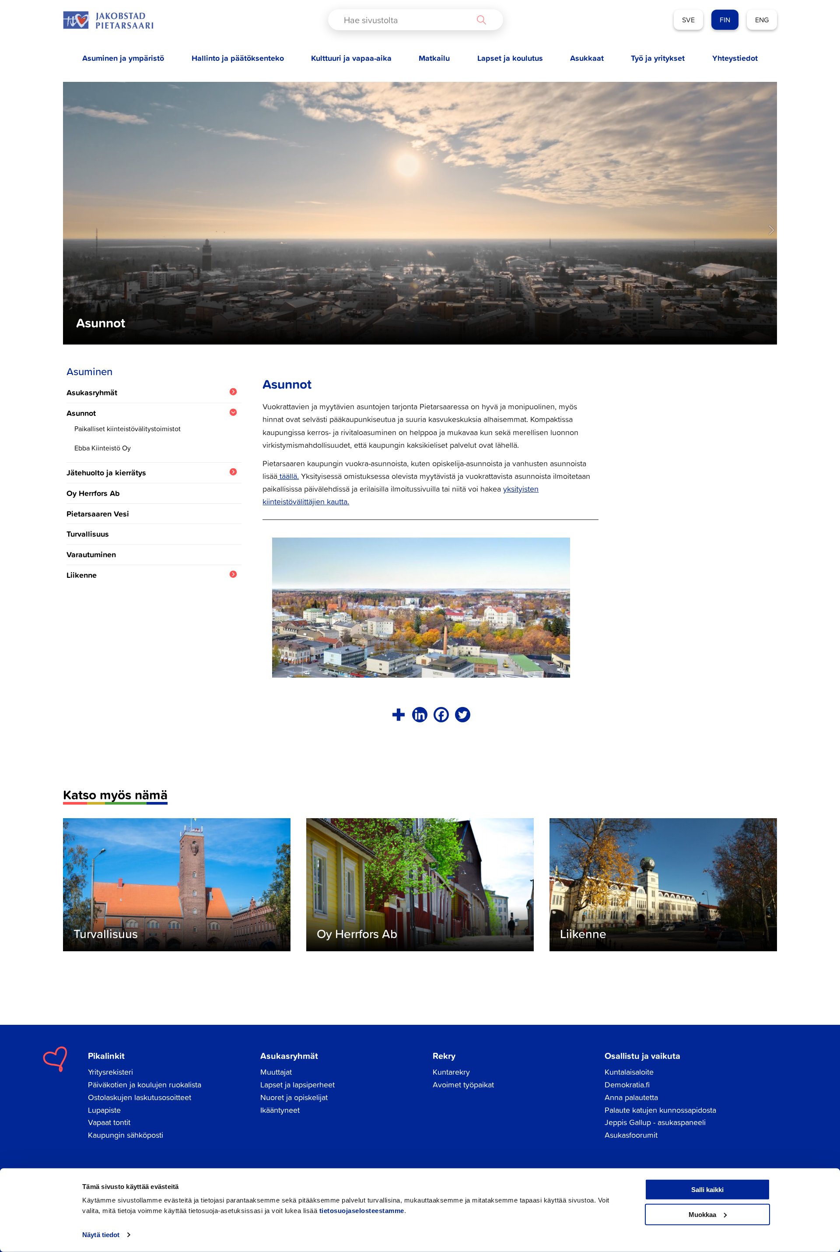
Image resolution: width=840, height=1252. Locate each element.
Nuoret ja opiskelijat (294, 1097)
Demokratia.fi (627, 1084)
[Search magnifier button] (481, 20)
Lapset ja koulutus (510, 58)
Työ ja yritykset (658, 58)
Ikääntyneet (280, 1109)
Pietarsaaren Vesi (97, 513)
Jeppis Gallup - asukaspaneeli (655, 1122)
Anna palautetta (631, 1097)
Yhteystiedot (735, 58)
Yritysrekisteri (110, 1071)
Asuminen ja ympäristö (123, 58)
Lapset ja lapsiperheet (297, 1084)
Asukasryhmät (91, 392)
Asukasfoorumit (631, 1134)
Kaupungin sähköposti (125, 1134)
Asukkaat (587, 58)
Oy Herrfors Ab (93, 493)
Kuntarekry (451, 1071)
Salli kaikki (707, 1189)
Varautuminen (91, 554)
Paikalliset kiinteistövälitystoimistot (127, 428)
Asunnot (81, 413)
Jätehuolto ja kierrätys (106, 472)
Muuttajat (276, 1071)
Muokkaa (702, 1214)
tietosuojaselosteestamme (361, 1210)
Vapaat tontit (109, 1122)
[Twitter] (462, 714)
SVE (688, 20)
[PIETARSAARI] (108, 20)
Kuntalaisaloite (629, 1071)
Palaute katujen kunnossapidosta (660, 1109)
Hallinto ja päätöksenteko (238, 58)
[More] (398, 714)
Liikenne (81, 575)
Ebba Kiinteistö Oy (102, 448)
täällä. (288, 476)
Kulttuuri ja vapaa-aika (351, 58)
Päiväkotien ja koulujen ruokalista (144, 1084)
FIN (725, 20)
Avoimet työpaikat (463, 1084)
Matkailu (434, 58)
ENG (762, 20)
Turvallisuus (87, 533)
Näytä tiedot (100, 1234)
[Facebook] (441, 714)
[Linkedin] (419, 714)
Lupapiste (104, 1109)
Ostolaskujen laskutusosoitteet (139, 1097)
